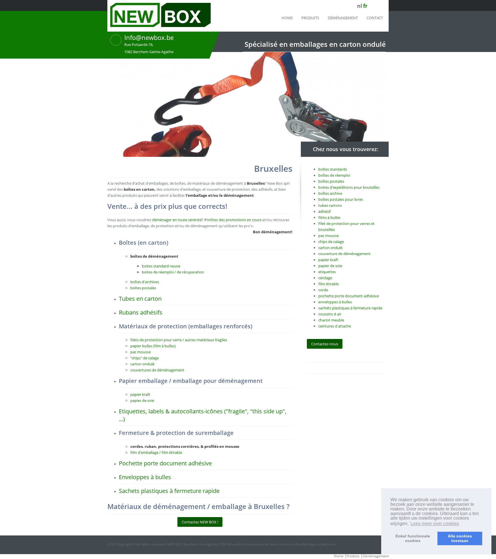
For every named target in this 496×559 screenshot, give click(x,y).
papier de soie (142, 400)
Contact (375, 17)
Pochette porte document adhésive (165, 463)
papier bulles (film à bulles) (153, 345)
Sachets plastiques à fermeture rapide (169, 491)
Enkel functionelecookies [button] (413, 538)
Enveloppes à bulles (145, 477)
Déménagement (343, 17)
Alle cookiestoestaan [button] (460, 538)
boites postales (143, 287)
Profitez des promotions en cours (232, 219)
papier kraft (140, 394)
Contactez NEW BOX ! (200, 522)
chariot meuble (331, 320)
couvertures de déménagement (157, 370)
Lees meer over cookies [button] (434, 523)
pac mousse (140, 351)
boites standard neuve (161, 266)
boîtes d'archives (144, 281)
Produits (310, 17)
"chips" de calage (144, 358)
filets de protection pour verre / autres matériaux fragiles (178, 339)
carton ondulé (142, 364)
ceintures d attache (334, 326)
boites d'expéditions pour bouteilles (348, 187)
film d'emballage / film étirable (156, 452)
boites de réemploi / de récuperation (173, 272)
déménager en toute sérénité (177, 219)
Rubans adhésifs (140, 312)
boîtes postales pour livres (340, 199)
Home (287, 17)
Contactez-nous (324, 343)
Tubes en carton (140, 298)
